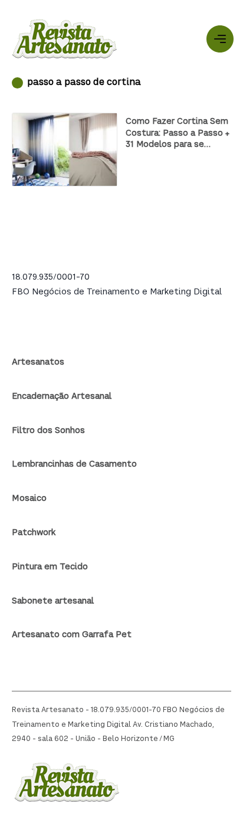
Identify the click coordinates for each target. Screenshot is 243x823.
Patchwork (33, 533)
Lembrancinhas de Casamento (74, 464)
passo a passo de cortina (84, 82)
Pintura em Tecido (50, 567)
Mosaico (29, 498)
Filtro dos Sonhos (48, 431)
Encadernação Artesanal (61, 396)
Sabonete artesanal (53, 601)
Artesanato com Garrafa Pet (72, 635)
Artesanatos (38, 362)
